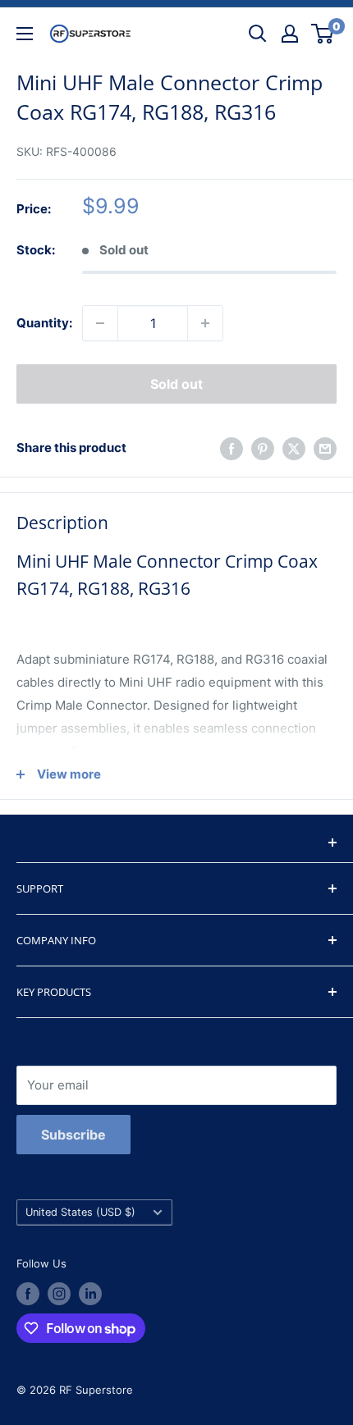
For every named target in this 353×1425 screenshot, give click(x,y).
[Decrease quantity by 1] (100, 323)
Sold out (176, 384)
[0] (323, 33)
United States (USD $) (80, 1212)
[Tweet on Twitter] (293, 448)
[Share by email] (325, 448)
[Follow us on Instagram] (59, 1293)
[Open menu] (24, 33)
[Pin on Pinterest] (262, 448)
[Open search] (258, 34)
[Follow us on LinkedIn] (90, 1293)
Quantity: (44, 323)
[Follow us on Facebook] (27, 1293)
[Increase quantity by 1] (205, 323)
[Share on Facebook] (231, 448)
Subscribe (73, 1134)
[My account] (290, 34)
